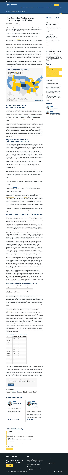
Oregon (47, 95)
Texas (47, 97)
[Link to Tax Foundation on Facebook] (47, 471)
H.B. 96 (13, 208)
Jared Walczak (10, 24)
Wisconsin (23, 123)
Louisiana (35, 40)
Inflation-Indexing (54, 79)
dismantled (16, 117)
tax (12, 30)
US (7, 1)
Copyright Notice (19, 471)
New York (56, 92)
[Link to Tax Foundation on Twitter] (50, 471)
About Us (59, 7)
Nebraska (51, 91)
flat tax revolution (34, 30)
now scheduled (33, 162)
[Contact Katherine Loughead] (32, 419)
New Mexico (52, 92)
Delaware (49, 86)
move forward (34, 147)
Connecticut (58, 84)
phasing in (9, 152)
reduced (9, 162)
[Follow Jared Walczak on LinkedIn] (17, 419)
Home (7, 11)
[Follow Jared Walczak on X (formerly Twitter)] (15, 419)
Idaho (25, 40)
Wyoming (47, 100)
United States (50, 97)
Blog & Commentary (40, 7)
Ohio (34, 41)
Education (48, 7)
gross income (33, 318)
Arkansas (30, 277)
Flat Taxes (49, 79)
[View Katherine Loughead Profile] (27, 419)
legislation (23, 144)
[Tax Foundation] (11, 5)
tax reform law (33, 186)
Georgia (15, 40)
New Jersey (48, 92)
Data (32, 7)
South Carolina (13, 58)
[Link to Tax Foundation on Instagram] (56, 471)
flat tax (18, 38)
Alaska (54, 83)
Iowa (31, 38)
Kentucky (25, 114)
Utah (54, 97)
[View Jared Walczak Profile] (8, 419)
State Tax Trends (49, 80)
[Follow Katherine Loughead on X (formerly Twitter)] (34, 419)
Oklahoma (59, 93)
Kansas (25, 41)
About (28, 456)
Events (54, 7)
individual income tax (17, 29)
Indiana (50, 87)
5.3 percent (8, 184)
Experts (28, 7)
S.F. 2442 (18, 157)
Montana (47, 91)
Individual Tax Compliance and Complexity (54, 75)
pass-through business (24, 314)
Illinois (15, 116)
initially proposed (15, 260)
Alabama (51, 83)
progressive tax (9, 311)
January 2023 (31, 148)
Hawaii (57, 86)
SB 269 (30, 194)
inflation (25, 197)
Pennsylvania (34, 116)
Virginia (59, 97)
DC (46, 86)
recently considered (11, 57)
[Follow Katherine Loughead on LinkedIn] (36, 419)
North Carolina (32, 113)
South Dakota (53, 96)
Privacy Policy (24, 471)
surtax (24, 119)
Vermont (56, 97)
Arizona (12, 38)
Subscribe (11, 384)
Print (60, 13)
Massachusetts (23, 116)
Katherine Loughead (17, 24)
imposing (12, 119)
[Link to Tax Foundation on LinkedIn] (52, 471)
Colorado (27, 110)
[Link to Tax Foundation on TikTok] (59, 471)
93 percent (35, 317)
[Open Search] (61, 5)
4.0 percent (9, 164)
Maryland (53, 88)
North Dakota (53, 93)
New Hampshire (58, 91)
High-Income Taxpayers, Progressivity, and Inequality (54, 70)
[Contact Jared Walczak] (12, 419)
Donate (29, 466)
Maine (51, 88)
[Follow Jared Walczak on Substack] (18, 419)
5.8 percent (24, 179)
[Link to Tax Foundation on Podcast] (61, 471)
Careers (49, 456)
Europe (11, 1)
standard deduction (33, 274)
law (22, 172)
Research (22, 7)
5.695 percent (19, 182)
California (51, 84)
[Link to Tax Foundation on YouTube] (54, 471)
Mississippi (11, 40)
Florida (52, 86)
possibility (18, 57)
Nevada (54, 91)
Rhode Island (55, 95)
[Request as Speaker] (10, 419)
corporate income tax (10, 197)
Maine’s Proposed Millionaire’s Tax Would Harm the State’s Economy (52, 38)
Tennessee (58, 96)
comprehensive (27, 186)
